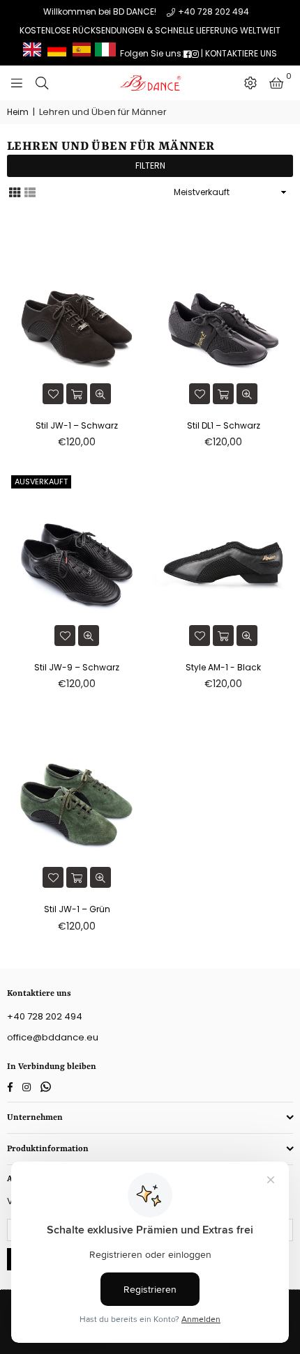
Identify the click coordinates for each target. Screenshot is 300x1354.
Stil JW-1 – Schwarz (77, 425)
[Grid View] (14, 191)
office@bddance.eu (52, 1037)
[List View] (30, 191)
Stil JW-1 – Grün (77, 909)
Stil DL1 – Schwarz (223, 425)
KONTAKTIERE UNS (241, 53)
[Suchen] (41, 82)
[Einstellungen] (250, 82)
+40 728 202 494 (213, 11)
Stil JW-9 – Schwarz (76, 667)
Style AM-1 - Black (223, 667)
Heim (18, 112)
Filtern (150, 165)
